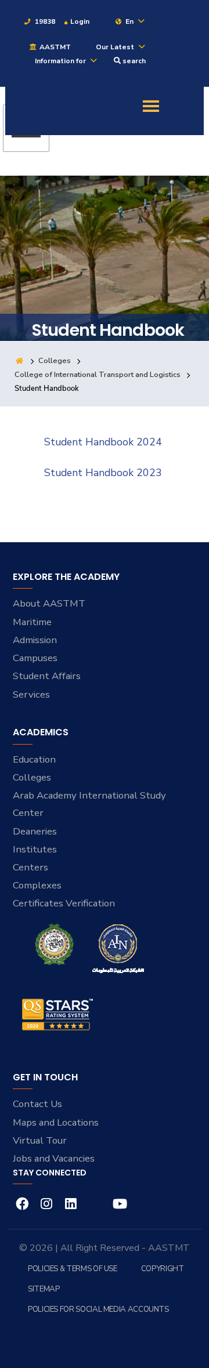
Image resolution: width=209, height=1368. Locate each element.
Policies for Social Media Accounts (98, 1309)
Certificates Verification (64, 903)
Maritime (32, 622)
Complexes (37, 885)
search (133, 61)
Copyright (162, 1269)
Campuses (35, 658)
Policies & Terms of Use (72, 1269)
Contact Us (37, 1104)
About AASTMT (49, 603)
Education (34, 759)
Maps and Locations (56, 1122)
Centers (30, 867)
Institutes (35, 849)
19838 (44, 21)
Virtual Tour (40, 1140)
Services (31, 694)
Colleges (54, 360)
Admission (35, 640)
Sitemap (43, 1289)
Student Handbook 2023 (103, 473)
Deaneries (35, 831)
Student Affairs (47, 676)
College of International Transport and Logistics (98, 374)
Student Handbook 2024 (103, 442)
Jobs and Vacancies (54, 1158)
